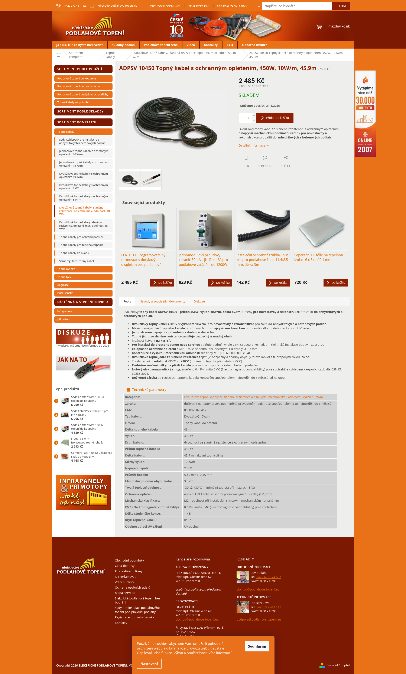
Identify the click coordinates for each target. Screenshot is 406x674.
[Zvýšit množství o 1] (254, 115)
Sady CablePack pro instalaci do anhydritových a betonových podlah (82, 141)
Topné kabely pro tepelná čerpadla (81, 245)
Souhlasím (257, 646)
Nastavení (149, 663)
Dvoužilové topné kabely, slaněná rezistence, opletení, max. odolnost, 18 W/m (83, 225)
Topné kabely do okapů (74, 253)
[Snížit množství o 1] (254, 120)
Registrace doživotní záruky (134, 617)
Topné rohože (66, 269)
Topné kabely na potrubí (72, 102)
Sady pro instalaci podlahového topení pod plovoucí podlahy (137, 610)
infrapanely (64, 311)
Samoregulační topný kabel (76, 261)
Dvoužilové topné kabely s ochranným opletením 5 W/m (83, 198)
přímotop (63, 319)
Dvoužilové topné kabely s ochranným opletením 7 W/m (83, 186)
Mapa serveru (125, 593)
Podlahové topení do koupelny (77, 78)
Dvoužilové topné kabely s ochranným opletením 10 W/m (83, 175)
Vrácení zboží (124, 582)
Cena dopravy (198, 6)
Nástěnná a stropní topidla (82, 302)
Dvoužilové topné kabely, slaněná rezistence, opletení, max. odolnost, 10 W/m (84, 211)
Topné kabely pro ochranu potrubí (81, 237)
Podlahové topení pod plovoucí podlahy (82, 94)
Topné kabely (65, 132)
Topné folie (64, 277)
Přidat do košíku (277, 118)
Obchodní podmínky (165, 6)
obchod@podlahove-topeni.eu (197, 619)
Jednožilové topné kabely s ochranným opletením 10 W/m (83, 152)
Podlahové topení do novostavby (78, 86)
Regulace (63, 285)
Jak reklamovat (125, 577)
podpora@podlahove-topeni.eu (259, 619)
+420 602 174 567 (268, 577)
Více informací (220, 653)
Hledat (341, 6)
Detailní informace (252, 145)
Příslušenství (65, 293)
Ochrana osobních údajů (132, 587)
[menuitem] (79, 45)
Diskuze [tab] (199, 301)
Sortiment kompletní (77, 122)
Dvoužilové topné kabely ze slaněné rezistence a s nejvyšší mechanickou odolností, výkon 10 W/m (253, 397)
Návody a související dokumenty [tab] (162, 301)
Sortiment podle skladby (80, 111)
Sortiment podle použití (79, 69)
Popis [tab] (127, 301)
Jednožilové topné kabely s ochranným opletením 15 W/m (83, 163)
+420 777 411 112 (268, 607)
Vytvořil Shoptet (339, 665)
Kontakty (121, 623)
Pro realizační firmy (232, 6)
